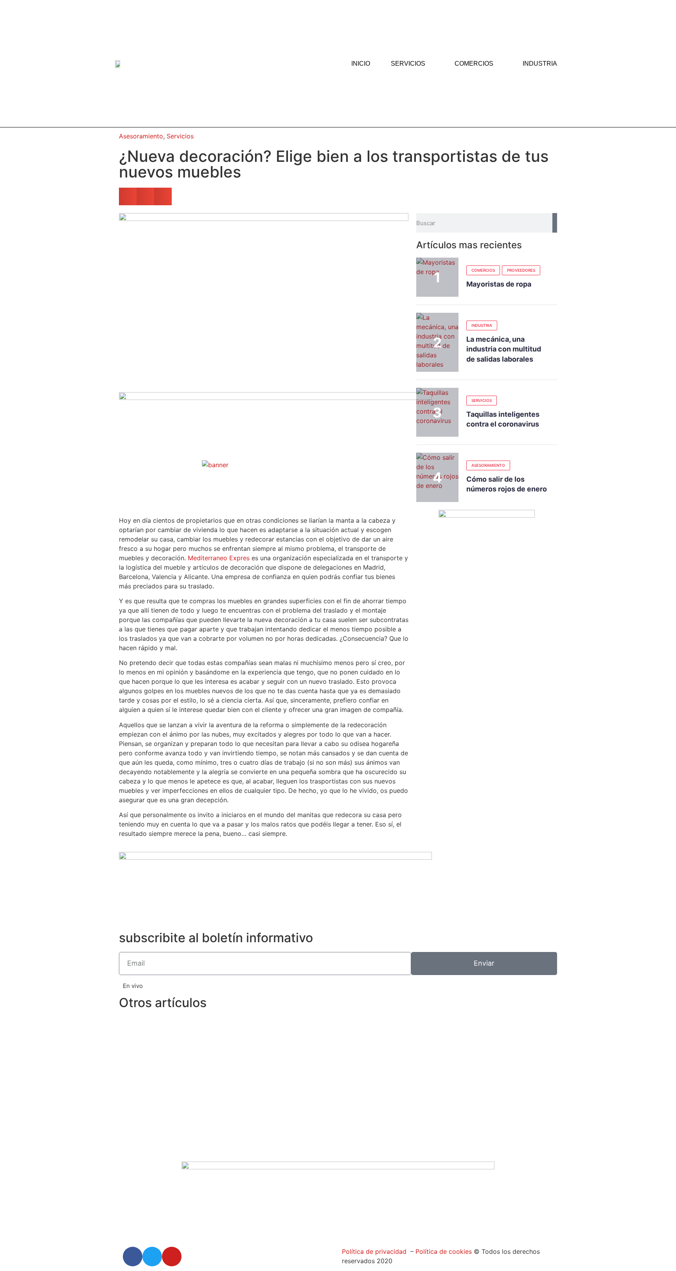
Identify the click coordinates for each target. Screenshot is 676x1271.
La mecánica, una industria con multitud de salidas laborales (503, 349)
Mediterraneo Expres (219, 558)
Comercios (474, 63)
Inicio (360, 63)
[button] (128, 196)
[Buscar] (554, 223)
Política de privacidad (374, 1251)
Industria (540, 63)
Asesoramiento (141, 136)
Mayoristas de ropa (498, 284)
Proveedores (521, 270)
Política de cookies (443, 1251)
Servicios (408, 63)
